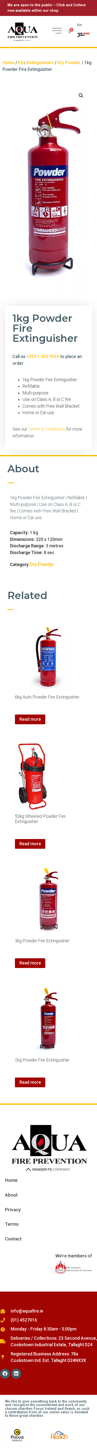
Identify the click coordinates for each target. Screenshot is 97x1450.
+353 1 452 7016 (42, 356)
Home (8, 62)
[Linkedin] (16, 1374)
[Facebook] (5, 1374)
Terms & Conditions (47, 429)
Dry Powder (69, 62)
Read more (30, 719)
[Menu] (57, 30)
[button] (81, 95)
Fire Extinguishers (36, 62)
